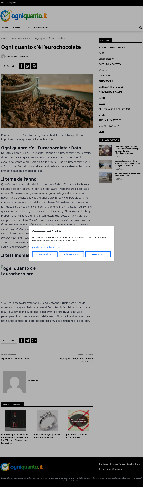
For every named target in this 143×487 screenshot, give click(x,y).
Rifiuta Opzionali (71, 254)
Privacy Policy (53, 247)
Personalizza (45, 254)
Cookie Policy (38, 247)
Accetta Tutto (98, 254)
